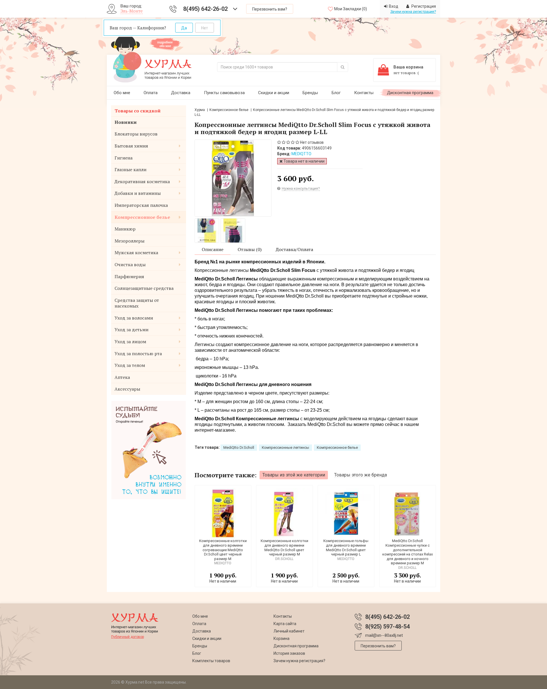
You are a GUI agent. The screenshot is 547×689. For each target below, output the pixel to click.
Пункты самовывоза (224, 92)
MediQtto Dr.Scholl (238, 447)
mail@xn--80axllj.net (384, 635)
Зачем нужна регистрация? (413, 11)
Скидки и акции (273, 92)
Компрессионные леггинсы (285, 447)
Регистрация (423, 6)
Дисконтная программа (410, 92)
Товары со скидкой (138, 111)
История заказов (289, 653)
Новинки (126, 122)
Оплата (151, 92)
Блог (336, 92)
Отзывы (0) (250, 249)
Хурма (200, 110)
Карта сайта (285, 623)
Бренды (310, 92)
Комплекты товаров (211, 660)
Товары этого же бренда (360, 475)
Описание (212, 249)
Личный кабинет (289, 631)
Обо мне (122, 92)
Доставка (180, 92)
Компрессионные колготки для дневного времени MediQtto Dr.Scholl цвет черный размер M (284, 547)
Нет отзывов (312, 142)
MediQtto (301, 153)
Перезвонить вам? (269, 9)
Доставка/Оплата (294, 249)
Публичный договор (127, 637)
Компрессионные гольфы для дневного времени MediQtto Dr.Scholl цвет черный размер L (345, 547)
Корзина (281, 638)
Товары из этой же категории (293, 475)
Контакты (363, 92)
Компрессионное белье (228, 110)
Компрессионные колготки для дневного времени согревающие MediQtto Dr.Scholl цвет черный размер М (223, 550)
